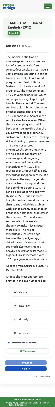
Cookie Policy (42, 403)
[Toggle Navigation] (48, 6)
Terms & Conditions (18, 405)
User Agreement (27, 403)
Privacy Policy (12, 403)
